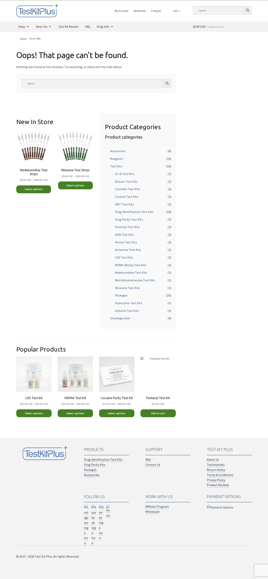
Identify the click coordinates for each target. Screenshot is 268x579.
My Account (121, 11)
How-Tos (41, 27)
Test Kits (116, 166)
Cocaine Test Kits (126, 197)
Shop (21, 27)
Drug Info (103, 27)
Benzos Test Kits (126, 181)
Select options (34, 189)
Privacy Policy (216, 480)
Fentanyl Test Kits (127, 227)
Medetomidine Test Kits (131, 272)
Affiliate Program (157, 506)
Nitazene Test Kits (127, 288)
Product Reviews (218, 485)
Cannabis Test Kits (127, 189)
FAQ (87, 27)
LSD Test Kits (124, 257)
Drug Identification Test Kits (134, 212)
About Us (213, 459)
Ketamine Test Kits (128, 250)
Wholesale (140, 11)
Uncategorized (120, 318)
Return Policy (216, 470)
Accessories (118, 151)
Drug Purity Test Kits (129, 219)
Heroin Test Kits (126, 242)
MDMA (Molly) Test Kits (130, 265)
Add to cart (158, 413)
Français (156, 11)
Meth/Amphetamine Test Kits (135, 280)
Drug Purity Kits (94, 465)
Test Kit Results (68, 27)
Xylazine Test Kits (127, 311)
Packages (121, 295)
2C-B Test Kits (124, 174)
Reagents (116, 159)
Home (23, 38)
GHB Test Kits (124, 235)
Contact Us (152, 465)
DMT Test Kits (124, 204)
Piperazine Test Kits (128, 303)
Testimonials (216, 465)
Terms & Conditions (220, 475)
